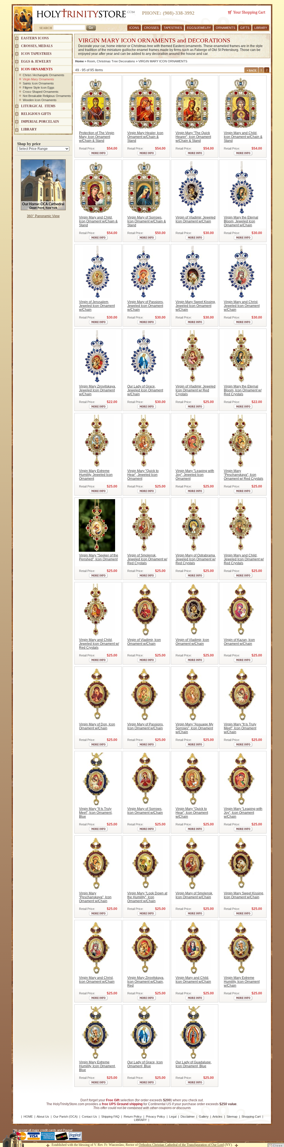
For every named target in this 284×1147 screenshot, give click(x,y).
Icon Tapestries (36, 54)
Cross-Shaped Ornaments (41, 91)
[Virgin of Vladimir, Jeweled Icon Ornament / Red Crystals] (193, 356)
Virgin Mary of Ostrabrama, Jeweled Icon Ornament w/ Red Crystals (196, 559)
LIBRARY (260, 27)
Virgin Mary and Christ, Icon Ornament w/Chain (97, 980)
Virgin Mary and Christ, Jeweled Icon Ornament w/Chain (242, 306)
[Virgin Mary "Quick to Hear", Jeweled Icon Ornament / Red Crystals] (145, 441)
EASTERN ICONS (35, 38)
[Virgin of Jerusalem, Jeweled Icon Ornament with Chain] (97, 272)
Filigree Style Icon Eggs (38, 87)
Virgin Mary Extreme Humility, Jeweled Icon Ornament (96, 475)
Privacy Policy (155, 1116)
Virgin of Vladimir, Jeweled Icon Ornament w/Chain (195, 219)
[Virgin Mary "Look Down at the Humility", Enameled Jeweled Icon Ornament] (145, 863)
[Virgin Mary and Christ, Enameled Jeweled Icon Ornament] (97, 947)
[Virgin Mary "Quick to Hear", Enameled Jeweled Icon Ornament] (193, 778)
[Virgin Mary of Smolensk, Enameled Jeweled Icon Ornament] (193, 863)
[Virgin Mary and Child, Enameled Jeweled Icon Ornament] (193, 947)
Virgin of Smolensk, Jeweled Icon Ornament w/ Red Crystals (147, 559)
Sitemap (232, 1116)
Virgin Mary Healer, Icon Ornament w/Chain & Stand (145, 137)
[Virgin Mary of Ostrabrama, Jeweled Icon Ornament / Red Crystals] (193, 525)
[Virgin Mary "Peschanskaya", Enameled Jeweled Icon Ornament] (97, 863)
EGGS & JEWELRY (36, 61)
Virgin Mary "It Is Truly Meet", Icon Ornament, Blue (95, 812)
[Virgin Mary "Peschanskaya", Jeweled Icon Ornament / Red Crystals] (241, 441)
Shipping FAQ (110, 1116)
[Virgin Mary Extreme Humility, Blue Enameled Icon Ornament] (97, 1032)
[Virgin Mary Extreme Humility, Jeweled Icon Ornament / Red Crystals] (97, 441)
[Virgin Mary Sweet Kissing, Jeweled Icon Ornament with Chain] (193, 272)
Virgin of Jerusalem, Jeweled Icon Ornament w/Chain (97, 306)
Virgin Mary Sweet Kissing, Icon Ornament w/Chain (244, 895)
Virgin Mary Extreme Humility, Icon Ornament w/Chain (242, 981)
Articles (217, 1116)
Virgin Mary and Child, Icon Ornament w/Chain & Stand (243, 137)
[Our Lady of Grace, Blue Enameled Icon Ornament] (145, 1032)
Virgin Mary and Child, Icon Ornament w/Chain (193, 980)
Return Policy (133, 1116)
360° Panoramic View (43, 216)
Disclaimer (188, 1116)
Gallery (204, 1116)
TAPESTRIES (173, 27)
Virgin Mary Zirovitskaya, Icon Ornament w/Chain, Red (145, 981)
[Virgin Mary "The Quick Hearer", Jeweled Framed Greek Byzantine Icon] (193, 103)
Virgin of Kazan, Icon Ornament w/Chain (239, 642)
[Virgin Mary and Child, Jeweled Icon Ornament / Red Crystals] (241, 525)
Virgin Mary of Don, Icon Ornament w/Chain (97, 726)
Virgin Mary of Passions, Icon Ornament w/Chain (145, 726)
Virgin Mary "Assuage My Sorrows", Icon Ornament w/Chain (194, 728)
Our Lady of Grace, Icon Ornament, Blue (145, 1064)
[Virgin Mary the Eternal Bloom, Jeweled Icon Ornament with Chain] (241, 187)
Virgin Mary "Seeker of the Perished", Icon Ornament (98, 557)
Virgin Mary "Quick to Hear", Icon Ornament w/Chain (192, 812)
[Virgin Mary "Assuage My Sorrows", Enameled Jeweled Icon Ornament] (193, 694)
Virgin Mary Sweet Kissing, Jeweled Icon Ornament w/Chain (196, 306)
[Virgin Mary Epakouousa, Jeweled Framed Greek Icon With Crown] (241, 103)
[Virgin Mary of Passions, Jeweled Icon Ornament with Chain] (145, 272)
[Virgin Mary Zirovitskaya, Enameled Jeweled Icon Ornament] (145, 947)
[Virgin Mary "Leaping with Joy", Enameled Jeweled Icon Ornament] (241, 778)
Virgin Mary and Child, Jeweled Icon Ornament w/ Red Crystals (244, 559)
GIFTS (244, 27)
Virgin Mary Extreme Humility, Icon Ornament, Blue (97, 1066)
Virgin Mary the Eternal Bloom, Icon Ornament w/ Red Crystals (243, 390)
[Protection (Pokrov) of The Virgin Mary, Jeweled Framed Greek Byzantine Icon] (97, 103)
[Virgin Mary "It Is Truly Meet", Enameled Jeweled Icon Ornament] (241, 694)
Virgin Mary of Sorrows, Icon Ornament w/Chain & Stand (146, 221)
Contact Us (89, 1116)
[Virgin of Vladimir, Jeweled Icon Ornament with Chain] (193, 187)
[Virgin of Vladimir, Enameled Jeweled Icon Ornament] (145, 610)
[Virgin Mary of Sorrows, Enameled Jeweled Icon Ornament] (145, 778)
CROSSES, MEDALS (37, 46)
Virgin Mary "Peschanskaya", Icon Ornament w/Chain (95, 897)
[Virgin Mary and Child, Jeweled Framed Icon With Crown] (97, 187)
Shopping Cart (251, 1116)
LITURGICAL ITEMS (38, 106)
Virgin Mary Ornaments (38, 79)
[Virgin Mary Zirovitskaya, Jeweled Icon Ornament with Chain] (97, 356)
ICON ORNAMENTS (37, 69)
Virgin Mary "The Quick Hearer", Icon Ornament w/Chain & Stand (193, 137)
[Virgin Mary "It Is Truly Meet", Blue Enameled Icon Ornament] (97, 778)
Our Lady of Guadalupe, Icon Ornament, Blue (194, 1064)
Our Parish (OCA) (65, 1116)
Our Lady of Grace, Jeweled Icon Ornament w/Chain (145, 390)
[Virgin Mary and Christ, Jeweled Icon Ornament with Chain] (241, 272)
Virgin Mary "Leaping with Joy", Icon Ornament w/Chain (243, 812)
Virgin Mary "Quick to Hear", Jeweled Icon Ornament (143, 475)
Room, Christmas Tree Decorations (111, 61)
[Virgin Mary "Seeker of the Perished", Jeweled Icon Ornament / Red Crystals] (97, 525)
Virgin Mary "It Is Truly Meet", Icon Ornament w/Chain (240, 728)
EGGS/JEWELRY (199, 27)
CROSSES (151, 27)
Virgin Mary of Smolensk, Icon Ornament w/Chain (194, 895)
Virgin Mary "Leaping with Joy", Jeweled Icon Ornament (195, 475)
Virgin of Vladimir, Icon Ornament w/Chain (144, 642)
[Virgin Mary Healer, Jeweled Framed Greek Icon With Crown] (145, 103)
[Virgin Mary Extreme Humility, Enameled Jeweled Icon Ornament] (241, 947)
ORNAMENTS (225, 27)
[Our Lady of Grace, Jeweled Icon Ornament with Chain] (145, 356)
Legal (172, 1116)
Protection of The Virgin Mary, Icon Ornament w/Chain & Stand (96, 137)
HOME (28, 1116)
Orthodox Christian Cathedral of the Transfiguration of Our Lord (181, 1145)
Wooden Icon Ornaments (40, 100)
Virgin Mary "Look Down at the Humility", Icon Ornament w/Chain (147, 897)
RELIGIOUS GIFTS (36, 114)
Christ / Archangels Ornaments (43, 75)
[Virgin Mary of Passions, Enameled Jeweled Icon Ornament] (145, 694)
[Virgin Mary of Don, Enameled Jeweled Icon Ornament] (97, 694)
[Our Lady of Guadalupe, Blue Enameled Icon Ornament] (193, 1032)
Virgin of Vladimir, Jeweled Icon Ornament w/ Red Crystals (195, 390)
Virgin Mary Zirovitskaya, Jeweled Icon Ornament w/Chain (97, 390)
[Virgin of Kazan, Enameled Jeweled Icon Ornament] (241, 610)
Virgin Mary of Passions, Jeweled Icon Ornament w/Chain (145, 306)
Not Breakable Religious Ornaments (47, 95)
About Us (43, 1116)
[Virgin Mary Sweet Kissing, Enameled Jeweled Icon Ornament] (241, 863)
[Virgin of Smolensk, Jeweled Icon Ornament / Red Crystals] (145, 525)
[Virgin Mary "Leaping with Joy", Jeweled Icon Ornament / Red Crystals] (193, 441)
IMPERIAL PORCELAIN (40, 122)
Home (79, 61)
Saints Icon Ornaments (38, 83)
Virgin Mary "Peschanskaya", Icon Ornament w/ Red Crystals (243, 475)
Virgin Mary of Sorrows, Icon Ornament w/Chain (145, 811)
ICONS (134, 27)
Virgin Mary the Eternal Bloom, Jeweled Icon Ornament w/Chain (241, 221)
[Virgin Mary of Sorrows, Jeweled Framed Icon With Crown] (145, 187)
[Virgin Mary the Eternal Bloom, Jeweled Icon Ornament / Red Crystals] (241, 356)
